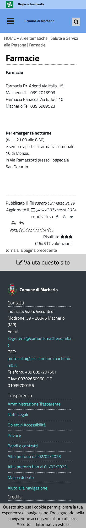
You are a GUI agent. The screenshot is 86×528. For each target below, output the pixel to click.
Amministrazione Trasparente (34, 404)
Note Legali (18, 414)
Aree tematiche (34, 38)
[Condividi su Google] (64, 216)
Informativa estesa (53, 524)
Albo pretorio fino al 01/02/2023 (37, 467)
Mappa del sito (21, 477)
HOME (10, 38)
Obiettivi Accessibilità (27, 425)
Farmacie (37, 45)
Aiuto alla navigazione (27, 488)
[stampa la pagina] (13, 223)
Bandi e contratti (23, 446)
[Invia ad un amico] (21, 223)
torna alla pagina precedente (31, 250)
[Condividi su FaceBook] (57, 216)
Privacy (14, 435)
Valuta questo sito (46, 262)
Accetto (24, 524)
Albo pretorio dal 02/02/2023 (34, 456)
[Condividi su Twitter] (71, 216)
